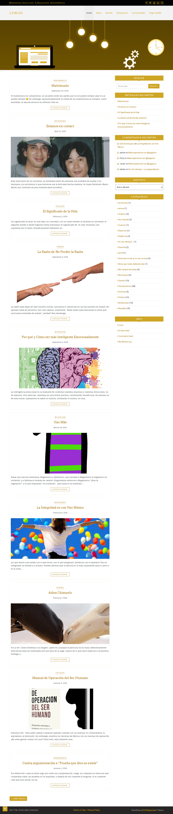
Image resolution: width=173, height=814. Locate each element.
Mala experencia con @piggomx (143, 153)
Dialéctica (122, 236)
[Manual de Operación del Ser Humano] (60, 709)
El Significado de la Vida (60, 211)
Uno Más (60, 422)
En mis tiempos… (125, 242)
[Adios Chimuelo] (60, 623)
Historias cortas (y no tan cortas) (132, 258)
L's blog (16, 13)
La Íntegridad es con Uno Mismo (60, 507)
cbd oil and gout (127, 144)
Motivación (60, 332)
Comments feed (125, 336)
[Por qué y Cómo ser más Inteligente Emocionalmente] (60, 368)
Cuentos (122, 225)
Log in (121, 325)
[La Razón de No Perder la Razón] (60, 282)
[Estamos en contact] (60, 157)
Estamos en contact (60, 126)
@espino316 (43, 3)
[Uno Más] (60, 453)
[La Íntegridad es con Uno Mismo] (60, 538)
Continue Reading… (60, 108)
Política (121, 297)
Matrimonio (60, 85)
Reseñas (60, 588)
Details (109, 12)
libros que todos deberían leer (131, 264)
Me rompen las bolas (127, 269)
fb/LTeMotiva (58, 3)
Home (89, 12)
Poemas (122, 292)
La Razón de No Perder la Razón (60, 252)
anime (121, 208)
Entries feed (123, 331)
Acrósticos (123, 203)
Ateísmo (122, 214)
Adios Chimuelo (60, 592)
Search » (154, 86)
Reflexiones (60, 121)
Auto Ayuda (123, 219)
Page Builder (155, 12)
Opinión (60, 247)
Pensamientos (60, 81)
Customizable (138, 12)
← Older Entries (18, 798)
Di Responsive (150, 810)
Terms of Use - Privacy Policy (86, 810)
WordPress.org (124, 342)
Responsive (122, 12)
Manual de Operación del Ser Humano (60, 678)
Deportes (122, 231)
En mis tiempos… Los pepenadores (144, 169)
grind (120, 253)
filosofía (60, 206)
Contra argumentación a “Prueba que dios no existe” (60, 763)
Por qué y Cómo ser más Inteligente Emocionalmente (60, 337)
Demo (99, 12)
